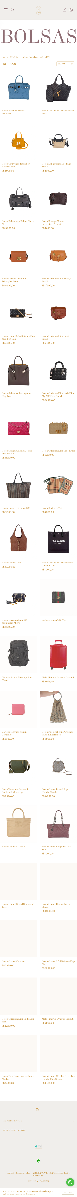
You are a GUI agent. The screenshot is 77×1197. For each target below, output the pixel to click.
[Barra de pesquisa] (12, 10)
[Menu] (6, 10)
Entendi (68, 1193)
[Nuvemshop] (38, 1181)
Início (5, 57)
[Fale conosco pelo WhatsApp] (70, 1182)
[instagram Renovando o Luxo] (37, 1109)
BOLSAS (14, 57)
